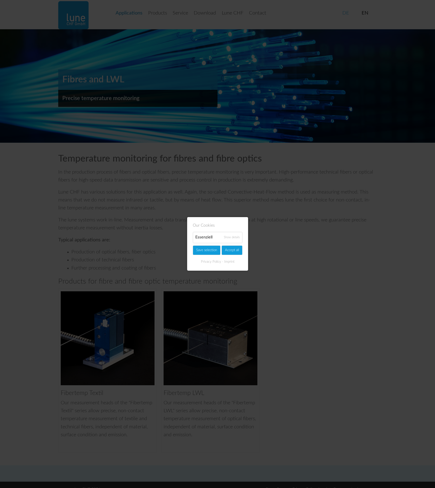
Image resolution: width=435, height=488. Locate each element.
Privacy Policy (211, 261)
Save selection (206, 250)
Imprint (229, 261)
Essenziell (204, 237)
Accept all (232, 250)
